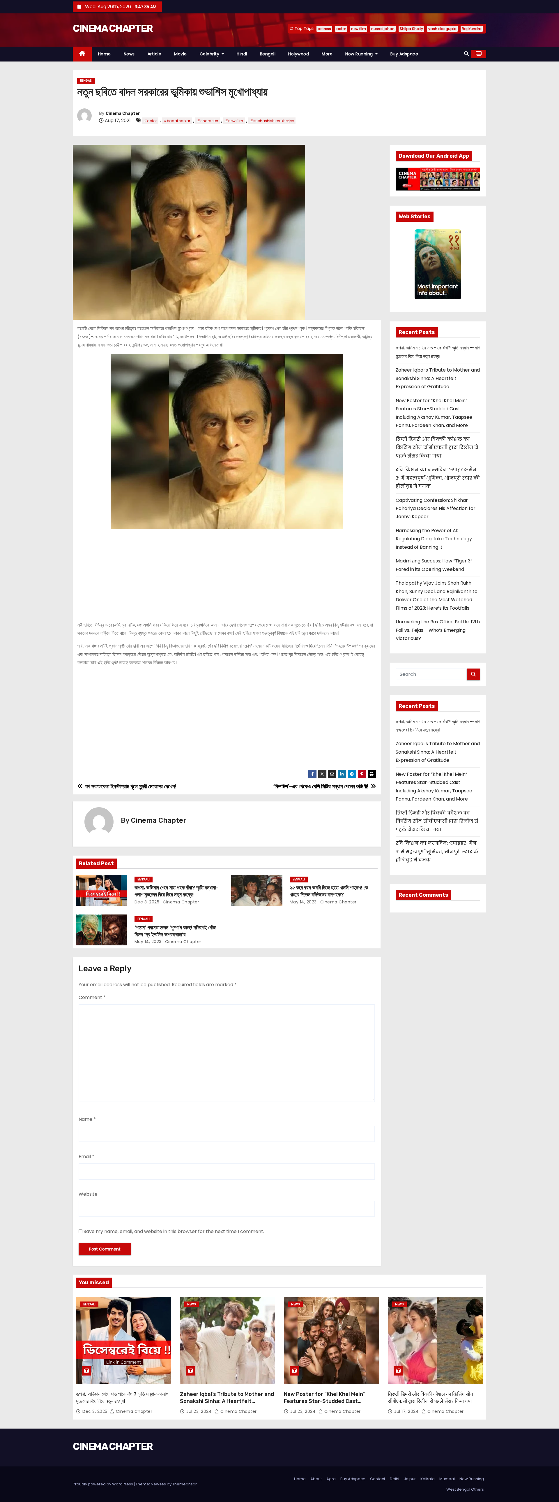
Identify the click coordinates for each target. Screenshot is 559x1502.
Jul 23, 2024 (199, 1411)
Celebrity (210, 54)
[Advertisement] (227, 572)
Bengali (268, 54)
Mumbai (447, 1479)
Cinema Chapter (123, 113)
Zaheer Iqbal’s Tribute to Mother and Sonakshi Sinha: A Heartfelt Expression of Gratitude (438, 378)
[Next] (458, 264)
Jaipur (410, 1479)
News (129, 54)
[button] (466, 53)
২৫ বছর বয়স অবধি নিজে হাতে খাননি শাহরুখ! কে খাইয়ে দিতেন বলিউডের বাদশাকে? (329, 891)
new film (358, 28)
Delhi (394, 1479)
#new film (234, 120)
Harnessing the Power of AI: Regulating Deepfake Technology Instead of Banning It (434, 539)
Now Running (359, 54)
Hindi (242, 54)
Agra (331, 1479)
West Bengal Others (465, 1489)
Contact (377, 1479)
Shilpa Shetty (411, 28)
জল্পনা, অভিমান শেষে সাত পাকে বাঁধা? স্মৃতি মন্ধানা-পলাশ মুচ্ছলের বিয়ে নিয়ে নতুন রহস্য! (176, 891)
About (316, 1479)
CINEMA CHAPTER (113, 28)
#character (207, 120)
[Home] (82, 54)
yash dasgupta (442, 28)
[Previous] (418, 264)
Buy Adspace (404, 54)
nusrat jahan (383, 28)
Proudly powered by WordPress (103, 1484)
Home (104, 54)
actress (324, 28)
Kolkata (427, 1479)
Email (86, 1156)
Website (88, 1194)
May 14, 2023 (303, 902)
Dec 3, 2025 (147, 902)
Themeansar (184, 1484)
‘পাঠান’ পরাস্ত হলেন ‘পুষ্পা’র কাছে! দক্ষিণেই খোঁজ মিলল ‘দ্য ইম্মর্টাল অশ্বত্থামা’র (175, 931)
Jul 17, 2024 (407, 1411)
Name (87, 1119)
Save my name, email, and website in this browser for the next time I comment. (174, 1231)
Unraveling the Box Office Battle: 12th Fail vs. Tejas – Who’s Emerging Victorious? (438, 630)
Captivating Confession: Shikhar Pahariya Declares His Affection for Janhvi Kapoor (435, 508)
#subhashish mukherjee (272, 120)
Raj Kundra (472, 28)
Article (155, 54)
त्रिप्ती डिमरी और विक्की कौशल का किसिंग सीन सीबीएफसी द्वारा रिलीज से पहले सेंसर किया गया (437, 447)
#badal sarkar (177, 120)
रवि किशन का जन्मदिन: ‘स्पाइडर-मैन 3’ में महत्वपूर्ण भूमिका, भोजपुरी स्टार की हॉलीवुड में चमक (438, 478)
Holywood (298, 54)
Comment (92, 997)
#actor (150, 120)
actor (341, 28)
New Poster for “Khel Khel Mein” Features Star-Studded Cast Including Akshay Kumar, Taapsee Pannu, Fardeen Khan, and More (326, 1404)
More (327, 54)
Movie (180, 54)
